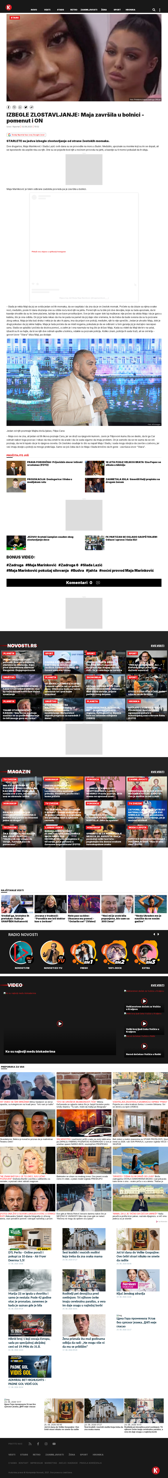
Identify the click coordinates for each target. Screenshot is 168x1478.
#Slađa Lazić (91, 565)
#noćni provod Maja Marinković (126, 570)
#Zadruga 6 (68, 565)
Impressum (36, 1463)
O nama (12, 1463)
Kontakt (23, 1463)
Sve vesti (157, 645)
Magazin (18, 771)
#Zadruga (15, 565)
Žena (104, 9)
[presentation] (154, 934)
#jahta (91, 570)
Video (14, 985)
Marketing (51, 1463)
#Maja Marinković (40, 565)
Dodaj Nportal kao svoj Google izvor (28, 135)
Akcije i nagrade (68, 1463)
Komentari (79, 582)
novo (34, 9)
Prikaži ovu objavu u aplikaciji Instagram (49, 252)
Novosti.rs (22, 645)
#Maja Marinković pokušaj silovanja (38, 570)
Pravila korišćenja (91, 1463)
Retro (73, 9)
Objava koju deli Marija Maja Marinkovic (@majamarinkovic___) (84, 298)
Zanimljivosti (89, 9)
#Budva (77, 570)
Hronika (130, 9)
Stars (60, 9)
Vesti (47, 9)
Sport (117, 9)
